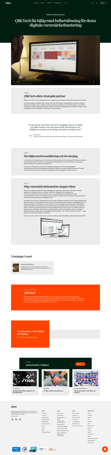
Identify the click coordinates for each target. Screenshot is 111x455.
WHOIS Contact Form (77, 425)
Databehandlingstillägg (62, 426)
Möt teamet (90, 442)
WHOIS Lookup (75, 423)
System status (75, 413)
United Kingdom (91, 440)
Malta (89, 423)
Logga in (102, 2)
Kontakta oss (60, 413)
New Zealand (91, 425)
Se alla (79, 364)
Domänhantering (45, 419)
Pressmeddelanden (46, 432)
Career (43, 428)
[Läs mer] (32, 267)
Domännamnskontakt (62, 428)
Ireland (89, 417)
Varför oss (36, 2)
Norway (89, 428)
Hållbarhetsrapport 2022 (63, 430)
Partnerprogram (76, 421)
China (89, 413)
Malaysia (90, 421)
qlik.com (54, 302)
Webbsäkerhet (45, 421)
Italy (89, 419)
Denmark (90, 415)
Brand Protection (46, 423)
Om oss (43, 425)
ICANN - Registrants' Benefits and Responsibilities (62, 434)
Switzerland (90, 434)
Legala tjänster (45, 417)
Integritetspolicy (60, 424)
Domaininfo (75, 419)
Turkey (89, 436)
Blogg (43, 430)
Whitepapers (60, 415)
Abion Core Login (76, 417)
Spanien (89, 430)
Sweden (89, 432)
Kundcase (44, 415)
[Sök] (97, 3)
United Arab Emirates (93, 438)
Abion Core (49, 2)
